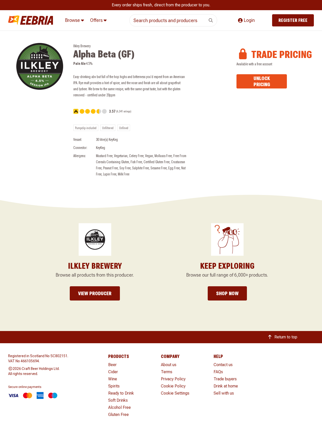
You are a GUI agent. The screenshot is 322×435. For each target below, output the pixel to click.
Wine (112, 379)
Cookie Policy (173, 386)
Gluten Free (118, 414)
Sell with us (224, 393)
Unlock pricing (262, 81)
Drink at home (226, 386)
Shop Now (227, 293)
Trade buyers (225, 379)
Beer (112, 364)
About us (168, 364)
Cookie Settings (175, 393)
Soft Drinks (118, 400)
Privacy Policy (173, 379)
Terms (166, 371)
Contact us (223, 364)
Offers (97, 20)
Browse (73, 20)
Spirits (114, 386)
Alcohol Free (119, 407)
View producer (94, 293)
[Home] (30, 20)
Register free (292, 20)
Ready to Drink (121, 393)
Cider (113, 371)
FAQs (218, 371)
